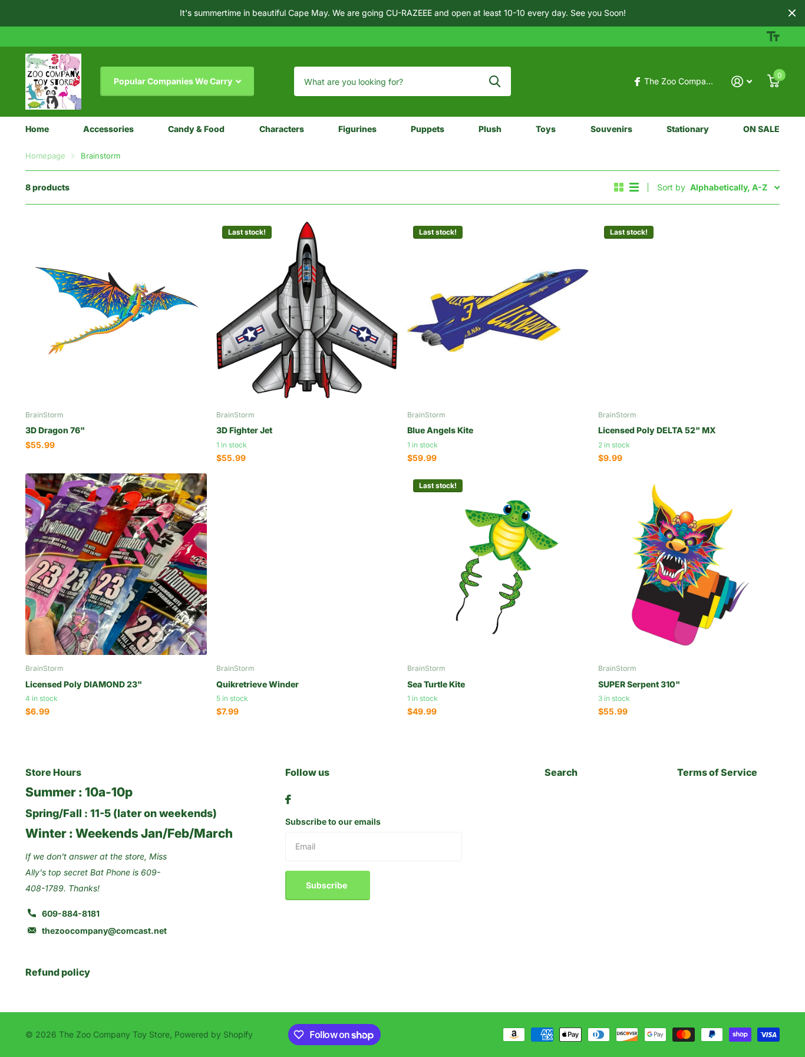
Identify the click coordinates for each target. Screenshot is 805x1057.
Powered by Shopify (213, 1034)
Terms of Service (717, 772)
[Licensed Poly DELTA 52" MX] (689, 310)
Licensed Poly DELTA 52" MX (657, 430)
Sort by (671, 187)
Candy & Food (196, 129)
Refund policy (57, 972)
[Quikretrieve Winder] (307, 564)
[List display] (634, 187)
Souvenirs (611, 129)
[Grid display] (618, 187)
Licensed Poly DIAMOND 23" (83, 684)
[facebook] (288, 799)
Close (792, 13)
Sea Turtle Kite (436, 684)
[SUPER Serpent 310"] (689, 564)
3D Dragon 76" (55, 430)
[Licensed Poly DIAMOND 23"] (116, 564)
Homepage (45, 155)
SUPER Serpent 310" (639, 684)
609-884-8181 (71, 913)
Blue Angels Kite (440, 430)
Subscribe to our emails (333, 821)
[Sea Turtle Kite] (498, 564)
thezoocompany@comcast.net (104, 931)
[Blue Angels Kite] (498, 310)
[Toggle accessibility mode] (773, 36)
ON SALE (761, 129)
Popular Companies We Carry (174, 81)
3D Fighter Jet (244, 430)
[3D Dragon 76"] (116, 310)
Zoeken (495, 81)
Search (561, 772)
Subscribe (327, 885)
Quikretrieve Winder (257, 684)
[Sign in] (742, 81)
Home (37, 129)
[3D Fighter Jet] (307, 310)
